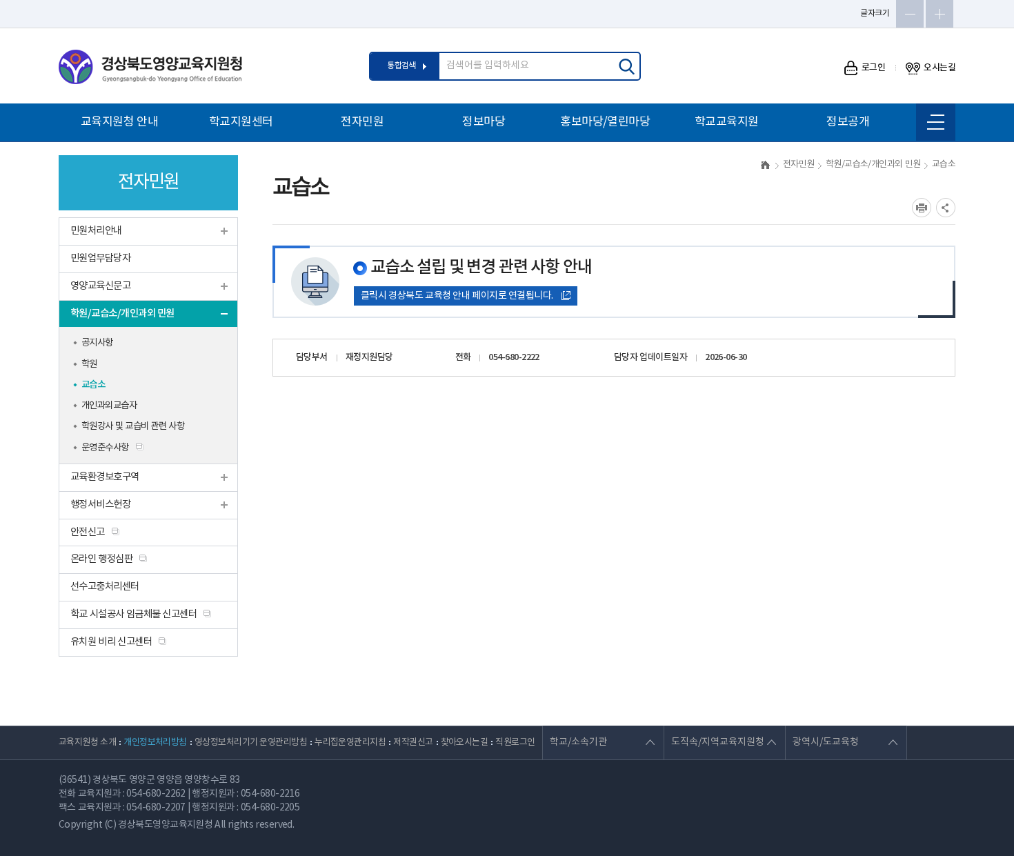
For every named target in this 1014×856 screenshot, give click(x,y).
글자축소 (910, 14)
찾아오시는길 (464, 742)
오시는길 (939, 67)
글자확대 (939, 14)
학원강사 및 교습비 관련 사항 (132, 426)
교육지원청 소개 (87, 742)
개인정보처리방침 (155, 742)
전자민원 (362, 122)
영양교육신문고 (100, 286)
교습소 (93, 384)
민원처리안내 (96, 231)
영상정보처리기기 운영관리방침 (251, 742)
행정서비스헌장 (100, 504)
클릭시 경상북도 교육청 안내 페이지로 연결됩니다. (457, 295)
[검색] (626, 66)
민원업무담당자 (100, 258)
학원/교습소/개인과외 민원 (122, 313)
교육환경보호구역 (104, 477)
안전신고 (87, 532)
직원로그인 (515, 742)
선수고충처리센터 (104, 587)
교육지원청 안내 (119, 122)
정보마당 (483, 122)
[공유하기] (945, 207)
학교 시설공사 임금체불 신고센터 (133, 614)
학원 (89, 364)
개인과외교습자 (109, 405)
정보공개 (847, 122)
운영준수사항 (105, 447)
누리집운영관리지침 (350, 742)
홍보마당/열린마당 (605, 122)
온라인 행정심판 (101, 559)
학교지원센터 (241, 122)
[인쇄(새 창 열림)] (921, 207)
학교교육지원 (727, 122)
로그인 (874, 67)
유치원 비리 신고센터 (111, 642)
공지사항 (97, 342)
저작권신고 (413, 742)
